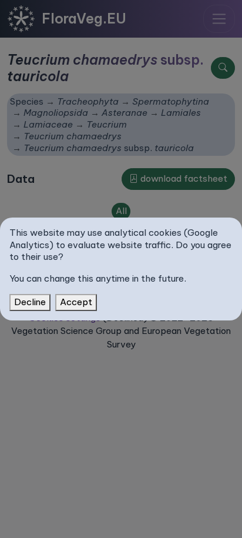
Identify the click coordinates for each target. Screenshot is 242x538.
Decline (30, 302)
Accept (76, 302)
